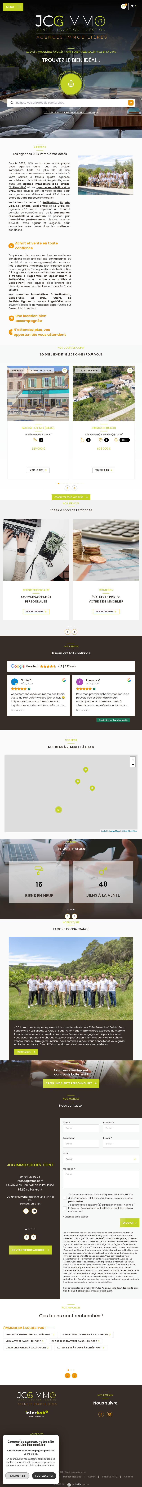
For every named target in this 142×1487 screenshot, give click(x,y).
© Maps (114, 830)
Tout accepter (44, 1475)
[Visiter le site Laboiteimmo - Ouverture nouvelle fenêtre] (77, 1485)
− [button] (133, 764)
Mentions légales (72, 1476)
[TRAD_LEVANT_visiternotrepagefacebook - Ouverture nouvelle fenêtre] (26, 1211)
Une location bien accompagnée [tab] (30, 318)
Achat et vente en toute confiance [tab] (36, 245)
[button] (74, 488)
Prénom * (108, 1122)
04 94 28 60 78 (30, 1177)
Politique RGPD (109, 1476)
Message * (69, 1168)
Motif (65, 1153)
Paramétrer (17, 1475)
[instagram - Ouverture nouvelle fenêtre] (34, 1211)
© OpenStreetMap (129, 830)
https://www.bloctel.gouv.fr (100, 1276)
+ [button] (133, 759)
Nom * (66, 1122)
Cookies (128, 1477)
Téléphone (69, 1138)
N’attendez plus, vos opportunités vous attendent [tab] (40, 332)
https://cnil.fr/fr (95, 1261)
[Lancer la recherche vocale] (71, 83)
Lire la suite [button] (17, 710)
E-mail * (107, 1138)
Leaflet (104, 830)
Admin (91, 1476)
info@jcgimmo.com (30, 1181)
